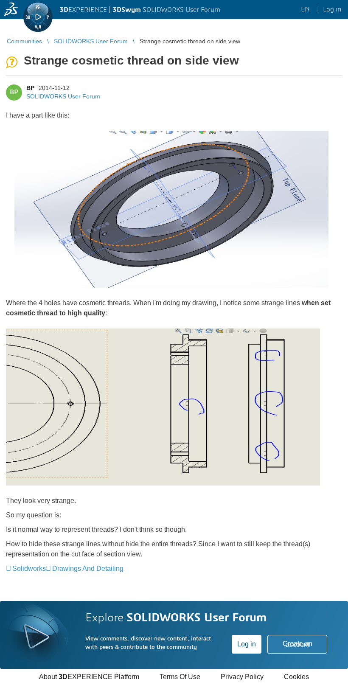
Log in (246, 644)
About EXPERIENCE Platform (89, 676)
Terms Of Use (180, 676)
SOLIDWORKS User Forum (63, 96)
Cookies (296, 676)
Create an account (297, 644)
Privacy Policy (242, 676)
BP (30, 87)
